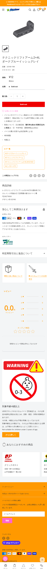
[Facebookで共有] (30, 175)
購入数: (5, 96)
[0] (43, 9)
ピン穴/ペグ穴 (10, 166)
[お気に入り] (38, 10)
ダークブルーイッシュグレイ (15, 153)
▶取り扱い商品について (13, 276)
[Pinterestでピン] (35, 175)
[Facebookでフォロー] (3, 538)
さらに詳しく (10, 435)
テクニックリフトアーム (14, 158)
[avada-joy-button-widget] (5, 558)
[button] (32, 296)
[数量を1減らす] (11, 96)
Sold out (23, 104)
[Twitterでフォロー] (7, 538)
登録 (7, 520)
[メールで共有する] (43, 175)
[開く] (30, 10)
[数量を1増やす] (23, 96)
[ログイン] (34, 10)
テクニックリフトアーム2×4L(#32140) (19, 162)
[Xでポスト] (39, 175)
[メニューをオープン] (3, 10)
